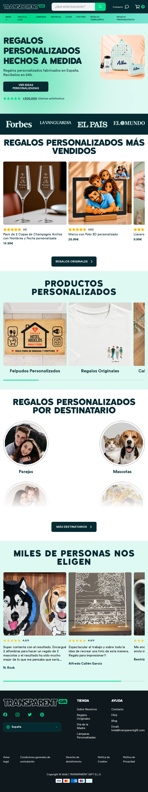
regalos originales (72, 261)
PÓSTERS (81, 17)
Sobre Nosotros (87, 709)
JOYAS (69, 17)
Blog (114, 721)
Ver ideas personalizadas (26, 87)
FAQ (114, 715)
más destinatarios (71, 526)
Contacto (117, 709)
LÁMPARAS (41, 17)
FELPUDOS (56, 17)
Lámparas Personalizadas (86, 735)
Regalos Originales (83, 716)
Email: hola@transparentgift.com (128, 728)
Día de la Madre (82, 726)
